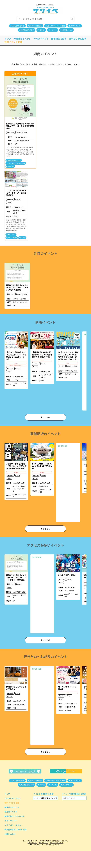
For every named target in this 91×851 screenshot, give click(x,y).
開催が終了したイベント (15, 816)
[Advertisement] (68, 484)
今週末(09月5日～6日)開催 (55, 26)
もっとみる (45, 417)
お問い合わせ (10, 834)
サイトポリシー (11, 820)
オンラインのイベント (57, 843)
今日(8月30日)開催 (17, 26)
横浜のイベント (43, 843)
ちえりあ (41, 30)
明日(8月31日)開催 (35, 26)
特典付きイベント (22, 38)
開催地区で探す (58, 38)
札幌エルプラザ (74, 26)
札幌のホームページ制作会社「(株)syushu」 (47, 845)
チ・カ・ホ (53, 30)
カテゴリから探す (77, 38)
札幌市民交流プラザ (26, 30)
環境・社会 (22, 238)
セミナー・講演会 (11, 238)
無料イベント (10, 166)
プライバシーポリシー (14, 825)
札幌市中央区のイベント (13, 160)
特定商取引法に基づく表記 (15, 829)
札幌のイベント (32, 843)
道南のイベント (11, 235)
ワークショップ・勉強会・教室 (15, 163)
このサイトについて (13, 798)
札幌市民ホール (66, 30)
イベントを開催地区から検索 (74, 794)
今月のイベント (41, 38)
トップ (8, 38)
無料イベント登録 (13, 41)
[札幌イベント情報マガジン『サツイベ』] (45, 10)
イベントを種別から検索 (43, 794)
